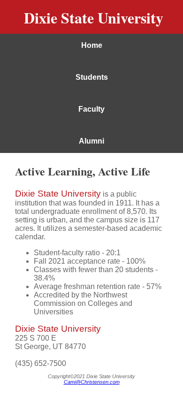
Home (91, 45)
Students (92, 77)
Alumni (91, 141)
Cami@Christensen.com (92, 382)
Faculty (91, 109)
